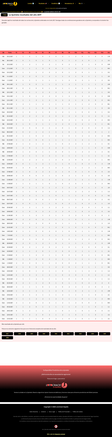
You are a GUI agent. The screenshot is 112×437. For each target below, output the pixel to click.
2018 (19, 334)
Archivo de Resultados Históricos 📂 (14, 11)
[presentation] (35, 3)
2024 (92, 334)
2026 (7, 337)
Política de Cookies (78, 411)
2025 (104, 334)
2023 (80, 334)
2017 (7, 334)
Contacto (43, 411)
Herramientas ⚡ (69, 3)
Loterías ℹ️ (31, 3)
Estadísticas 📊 (55, 3)
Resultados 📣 (43, 3)
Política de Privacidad (64, 411)
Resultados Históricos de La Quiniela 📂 (33, 11)
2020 (44, 334)
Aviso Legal (52, 411)
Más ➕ (81, 3)
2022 (68, 334)
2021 (56, 334)
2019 (31, 334)
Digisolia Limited (60, 434)
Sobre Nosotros (33, 411)
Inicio (3, 11)
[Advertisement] (56, 38)
